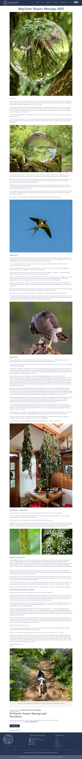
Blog (71, 2)
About (43, 2)
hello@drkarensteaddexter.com (37, 739)
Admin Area (29, 757)
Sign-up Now (15, 726)
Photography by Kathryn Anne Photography (32, 752)
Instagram (33, 742)
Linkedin (33, 744)
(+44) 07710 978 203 (35, 738)
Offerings (49, 2)
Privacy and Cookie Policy (37, 757)
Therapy (55, 2)
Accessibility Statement (47, 757)
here (23, 365)
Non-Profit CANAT (63, 2)
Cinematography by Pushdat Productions (50, 752)
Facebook (33, 741)
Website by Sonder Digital (58, 757)
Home (37, 2)
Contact (76, 2)
